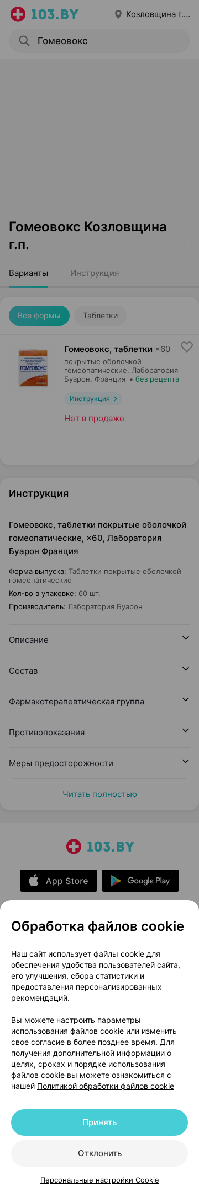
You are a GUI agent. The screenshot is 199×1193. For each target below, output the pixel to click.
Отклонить (100, 1153)
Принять (99, 1122)
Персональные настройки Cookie (99, 1179)
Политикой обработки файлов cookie (105, 1086)
